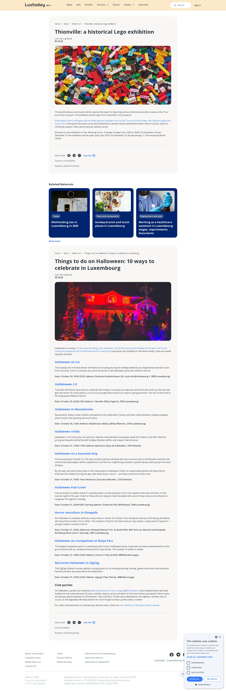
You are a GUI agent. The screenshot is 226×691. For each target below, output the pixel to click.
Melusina (95, 590)
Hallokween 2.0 (66, 384)
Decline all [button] (212, 679)
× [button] (220, 637)
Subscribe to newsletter (97, 662)
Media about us (33, 662)
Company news (32, 658)
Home (57, 24)
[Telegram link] (178, 654)
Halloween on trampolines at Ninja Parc (84, 541)
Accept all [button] (195, 679)
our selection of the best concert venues (139, 605)
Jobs (79, 4)
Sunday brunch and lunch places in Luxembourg (112, 224)
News (69, 4)
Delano (66, 627)
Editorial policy (64, 662)
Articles (89, 4)
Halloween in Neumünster (74, 409)
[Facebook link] (172, 654)
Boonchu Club (108, 590)
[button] (204, 657)
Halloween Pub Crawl (70, 487)
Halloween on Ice (67, 362)
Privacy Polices (64, 658)
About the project (34, 653)
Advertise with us (94, 658)
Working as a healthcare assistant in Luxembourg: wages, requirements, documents (156, 227)
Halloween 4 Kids (67, 431)
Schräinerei (133, 590)
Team (60, 653)
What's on (76, 24)
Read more (205, 653)
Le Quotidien (69, 160)
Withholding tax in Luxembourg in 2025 (64, 224)
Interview (143, 4)
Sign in (197, 5)
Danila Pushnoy (71, 165)
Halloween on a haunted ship (76, 453)
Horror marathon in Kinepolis (76, 512)
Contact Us (30, 666)
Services (101, 4)
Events (116, 4)
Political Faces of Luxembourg (100, 653)
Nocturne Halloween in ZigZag (77, 563)
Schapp (119, 590)
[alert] (203, 661)
